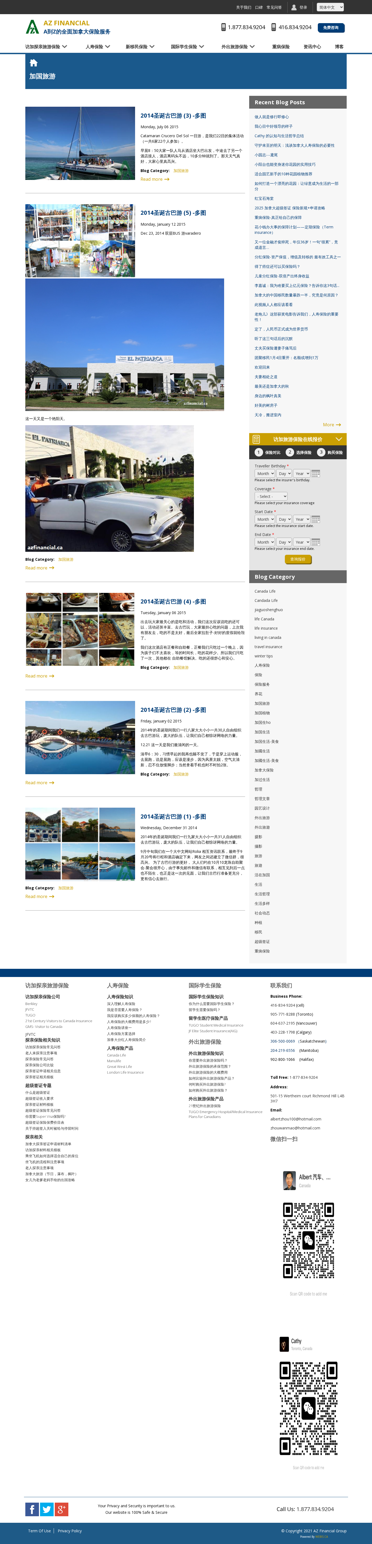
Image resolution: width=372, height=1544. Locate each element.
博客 (339, 46)
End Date (264, 534)
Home (34, 62)
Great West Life (119, 1066)
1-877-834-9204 (303, 1077)
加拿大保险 (264, 770)
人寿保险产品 (120, 1048)
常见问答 (274, 7)
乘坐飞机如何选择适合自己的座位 (51, 1155)
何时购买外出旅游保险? (207, 1084)
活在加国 (262, 874)
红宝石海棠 (264, 198)
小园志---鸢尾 (266, 154)
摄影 (258, 836)
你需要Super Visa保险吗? (45, 1116)
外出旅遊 (262, 827)
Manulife (114, 1060)
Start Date (265, 511)
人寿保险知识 (120, 997)
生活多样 (262, 903)
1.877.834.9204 (315, 1509)
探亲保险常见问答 (39, 1058)
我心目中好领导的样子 (274, 126)
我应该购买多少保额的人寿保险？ (133, 1015)
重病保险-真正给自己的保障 (278, 217)
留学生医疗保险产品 (208, 1018)
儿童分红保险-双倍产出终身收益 (282, 275)
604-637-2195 (282, 1023)
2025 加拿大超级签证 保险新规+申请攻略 (290, 207)
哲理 (258, 789)
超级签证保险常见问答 (43, 1110)
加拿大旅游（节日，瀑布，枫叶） (51, 1173)
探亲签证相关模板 (39, 1076)
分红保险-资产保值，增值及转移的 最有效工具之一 (298, 256)
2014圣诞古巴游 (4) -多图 (173, 601)
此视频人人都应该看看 (274, 304)
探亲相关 (34, 1137)
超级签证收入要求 (39, 1098)
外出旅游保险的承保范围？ (210, 1066)
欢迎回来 (262, 367)
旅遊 (258, 865)
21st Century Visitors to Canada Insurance (58, 1020)
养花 (258, 693)
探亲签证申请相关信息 (43, 1070)
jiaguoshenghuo (269, 609)
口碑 (259, 7)
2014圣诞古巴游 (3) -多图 (173, 115)
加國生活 (262, 750)
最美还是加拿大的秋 (272, 386)
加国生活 (262, 731)
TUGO (30, 1015)
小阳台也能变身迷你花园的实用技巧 (285, 164)
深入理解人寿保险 (121, 1003)
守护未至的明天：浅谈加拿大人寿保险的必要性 (295, 145)
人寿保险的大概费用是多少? (129, 1021)
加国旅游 (181, 170)
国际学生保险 (184, 46)
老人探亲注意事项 (39, 1167)
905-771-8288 (282, 1014)
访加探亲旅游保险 (42, 46)
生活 (258, 884)
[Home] (32, 27)
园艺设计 (262, 808)
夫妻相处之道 (266, 376)
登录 (303, 7)
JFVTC (29, 1009)
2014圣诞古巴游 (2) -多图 (173, 709)
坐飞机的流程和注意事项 (44, 1161)
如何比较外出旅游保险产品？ (212, 1078)
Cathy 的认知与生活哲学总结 (279, 135)
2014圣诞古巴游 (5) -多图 (173, 212)
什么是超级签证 (37, 1092)
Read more (152, 179)
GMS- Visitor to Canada (43, 1026)
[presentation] (316, 473)
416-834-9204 (282, 1005)
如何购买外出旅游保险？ (208, 1090)
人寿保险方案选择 (121, 1033)
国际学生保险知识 (206, 997)
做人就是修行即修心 (272, 116)
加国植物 (262, 712)
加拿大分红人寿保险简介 (126, 1039)
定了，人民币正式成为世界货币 (281, 329)
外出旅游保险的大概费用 (208, 1072)
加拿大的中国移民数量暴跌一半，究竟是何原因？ (297, 295)
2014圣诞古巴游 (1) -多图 (173, 816)
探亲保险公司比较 (39, 1064)
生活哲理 (262, 893)
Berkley (31, 1003)
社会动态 (262, 912)
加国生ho (263, 722)
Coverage (265, 488)
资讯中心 (312, 46)
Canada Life (265, 591)
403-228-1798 (282, 1032)
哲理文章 (262, 798)
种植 (258, 922)
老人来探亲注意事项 (41, 1052)
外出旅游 (262, 817)
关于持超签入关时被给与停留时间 (51, 1128)
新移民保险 (137, 46)
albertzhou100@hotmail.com (295, 1119)
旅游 (258, 855)
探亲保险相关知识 (42, 1040)
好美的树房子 (266, 405)
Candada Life (266, 600)
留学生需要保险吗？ (205, 1009)
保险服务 (262, 684)
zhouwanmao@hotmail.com (295, 1128)
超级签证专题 (38, 1085)
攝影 (258, 846)
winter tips (264, 655)
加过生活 (262, 779)
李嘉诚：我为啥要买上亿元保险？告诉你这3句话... (297, 285)
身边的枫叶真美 (268, 395)
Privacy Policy (70, 1530)
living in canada (268, 637)
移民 (258, 932)
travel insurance (268, 646)
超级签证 (262, 941)
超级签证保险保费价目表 (44, 1122)
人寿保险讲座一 (119, 1027)
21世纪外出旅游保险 (205, 1105)
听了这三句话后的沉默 (274, 338)
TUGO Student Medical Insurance (216, 1025)
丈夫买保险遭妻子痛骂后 (276, 348)
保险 (258, 674)
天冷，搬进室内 (268, 414)
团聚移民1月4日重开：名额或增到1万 (286, 357)
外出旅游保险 (235, 46)
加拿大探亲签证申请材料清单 (48, 1143)
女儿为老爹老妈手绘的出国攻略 (50, 1179)
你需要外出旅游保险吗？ (208, 1060)
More (328, 425)
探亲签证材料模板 (39, 1104)
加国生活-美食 (267, 741)
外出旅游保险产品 (206, 1099)
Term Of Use (39, 1530)
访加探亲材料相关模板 (43, 1149)
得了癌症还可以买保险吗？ (277, 266)
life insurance (266, 628)
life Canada (264, 618)
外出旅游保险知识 (206, 1053)
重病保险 (281, 46)
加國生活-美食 (267, 760)
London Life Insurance (125, 1072)
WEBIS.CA (321, 1537)
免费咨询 (331, 27)
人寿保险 (94, 46)
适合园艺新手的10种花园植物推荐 (283, 173)
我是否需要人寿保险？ (124, 1009)
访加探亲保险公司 (42, 997)
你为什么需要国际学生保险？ (212, 1003)
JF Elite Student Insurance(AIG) (213, 1030)
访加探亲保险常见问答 (43, 1046)
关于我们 (243, 7)
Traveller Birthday (272, 465)
